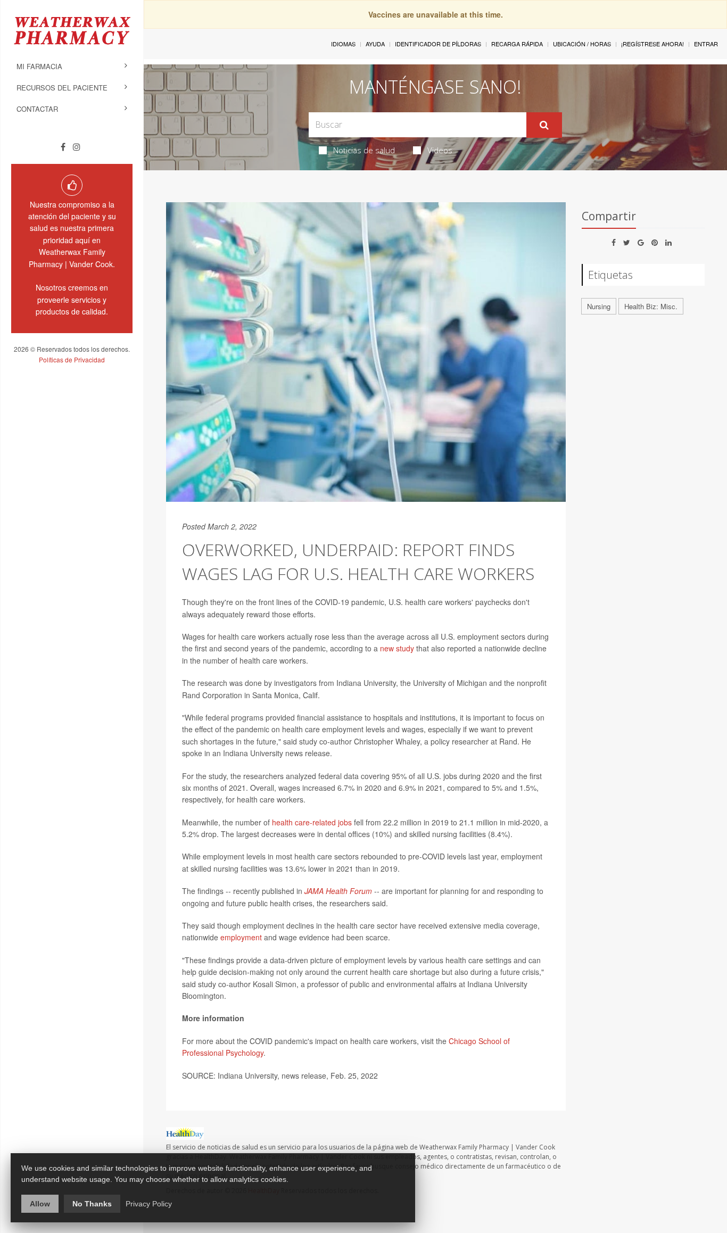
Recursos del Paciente (62, 87)
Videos (439, 150)
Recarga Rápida (517, 43)
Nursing (598, 306)
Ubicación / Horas (582, 43)
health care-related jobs (312, 822)
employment (240, 937)
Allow (40, 1203)
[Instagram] (76, 147)
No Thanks (92, 1203)
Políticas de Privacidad (72, 359)
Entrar (706, 43)
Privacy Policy (149, 1203)
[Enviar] (544, 125)
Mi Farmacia (39, 66)
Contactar (37, 109)
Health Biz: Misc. (651, 306)
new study (397, 648)
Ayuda (375, 43)
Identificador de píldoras (438, 43)
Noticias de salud (364, 150)
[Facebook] (63, 147)
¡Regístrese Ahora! (652, 43)
